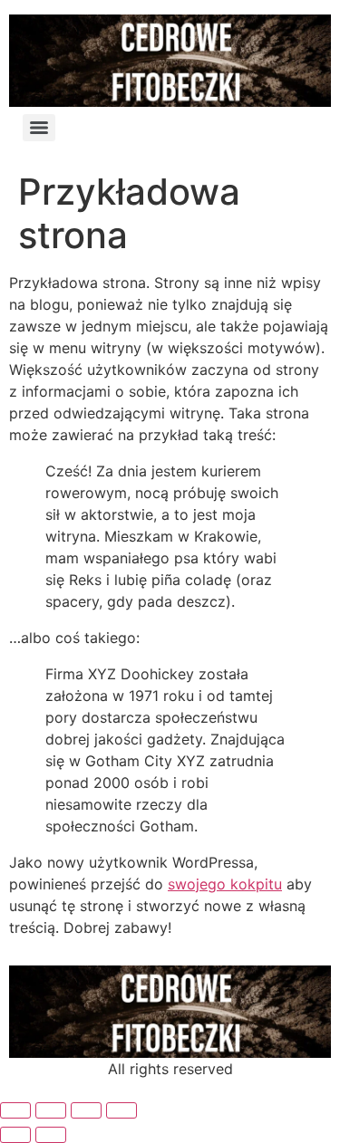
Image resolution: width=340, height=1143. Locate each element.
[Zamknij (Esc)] (121, 1110)
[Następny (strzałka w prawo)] (50, 1135)
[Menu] (39, 127)
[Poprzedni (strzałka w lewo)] (15, 1135)
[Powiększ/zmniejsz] (15, 1110)
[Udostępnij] (86, 1110)
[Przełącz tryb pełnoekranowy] (50, 1110)
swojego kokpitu (225, 884)
